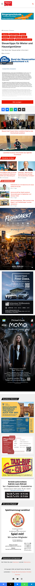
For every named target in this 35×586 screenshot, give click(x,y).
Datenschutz (27, 562)
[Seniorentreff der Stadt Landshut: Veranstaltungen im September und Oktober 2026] (4, 194)
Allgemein (5, 34)
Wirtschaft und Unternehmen (23, 39)
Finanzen (11, 30)
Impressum (16, 562)
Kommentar (6, 37)
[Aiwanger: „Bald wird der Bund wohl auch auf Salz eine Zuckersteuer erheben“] (26, 166)
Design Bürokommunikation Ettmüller (21, 572)
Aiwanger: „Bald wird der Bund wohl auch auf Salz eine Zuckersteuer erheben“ (26, 174)
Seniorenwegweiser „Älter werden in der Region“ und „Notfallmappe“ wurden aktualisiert (22, 202)
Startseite (5, 30)
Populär (18, 37)
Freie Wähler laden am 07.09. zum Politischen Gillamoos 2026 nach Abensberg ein (8, 174)
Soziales (5, 39)
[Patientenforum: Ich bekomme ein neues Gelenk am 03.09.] (4, 187)
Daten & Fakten (14, 34)
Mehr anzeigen (17, 102)
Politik (12, 37)
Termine (11, 39)
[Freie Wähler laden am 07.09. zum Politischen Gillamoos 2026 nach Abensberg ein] (8, 166)
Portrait (24, 37)
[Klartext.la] (8, 3)
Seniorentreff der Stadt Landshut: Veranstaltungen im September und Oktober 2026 (21, 194)
